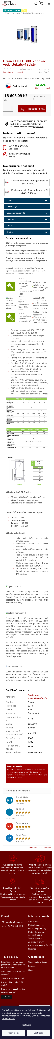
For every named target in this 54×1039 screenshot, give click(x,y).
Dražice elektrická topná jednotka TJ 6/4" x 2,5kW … (29, 182)
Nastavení (26, 1025)
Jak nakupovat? (35, 921)
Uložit (8, 58)
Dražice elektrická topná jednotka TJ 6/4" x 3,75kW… (29, 192)
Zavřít (24, 58)
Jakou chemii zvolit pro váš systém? (13, 973)
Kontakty (32, 966)
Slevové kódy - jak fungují (12, 978)
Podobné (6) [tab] (12, 206)
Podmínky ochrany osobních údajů (36, 933)
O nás (30, 970)
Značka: (25, 13)
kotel (28, 775)
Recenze (32, 949)
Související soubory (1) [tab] (16, 213)
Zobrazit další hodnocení (39, 847)
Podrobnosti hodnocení (13, 72)
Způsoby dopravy (36, 942)
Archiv (6, 997)
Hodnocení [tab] (11, 219)
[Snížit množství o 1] (12, 110)
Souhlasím (38, 1033)
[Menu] (48, 3)
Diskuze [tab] (10, 225)
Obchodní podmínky (37, 928)
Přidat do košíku (36, 108)
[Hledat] (35, 3)
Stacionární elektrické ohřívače (37, 697)
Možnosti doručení (42, 88)
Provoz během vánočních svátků (12, 983)
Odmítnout (13, 1033)
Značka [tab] (10, 232)
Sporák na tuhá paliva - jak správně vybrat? (13, 990)
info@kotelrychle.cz (14, 922)
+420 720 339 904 (14, 926)
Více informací (8, 1018)
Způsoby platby (35, 938)
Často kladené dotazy (38, 962)
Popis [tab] (9, 200)
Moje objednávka (35, 925)
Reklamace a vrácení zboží (40, 945)
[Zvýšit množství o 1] (12, 107)
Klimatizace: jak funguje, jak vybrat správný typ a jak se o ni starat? (13, 965)
